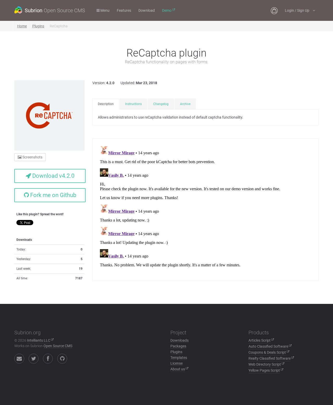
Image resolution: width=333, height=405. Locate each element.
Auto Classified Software (268, 346)
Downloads (179, 340)
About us (177, 369)
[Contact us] (19, 359)
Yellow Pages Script (264, 370)
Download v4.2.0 (52, 176)
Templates (178, 357)
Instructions (133, 104)
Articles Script (259, 340)
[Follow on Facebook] (48, 359)
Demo (166, 10)
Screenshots (32, 157)
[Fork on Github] (62, 359)
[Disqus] (205, 209)
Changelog (161, 104)
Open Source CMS (57, 346)
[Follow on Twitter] (34, 359)
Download (146, 10)
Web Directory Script (264, 364)
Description (106, 104)
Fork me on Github (52, 195)
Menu (105, 10)
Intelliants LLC (38, 340)
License (176, 363)
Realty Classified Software (269, 358)
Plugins (38, 26)
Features (124, 10)
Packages (178, 346)
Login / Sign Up (297, 10)
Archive (185, 104)
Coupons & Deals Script (267, 352)
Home (22, 26)
